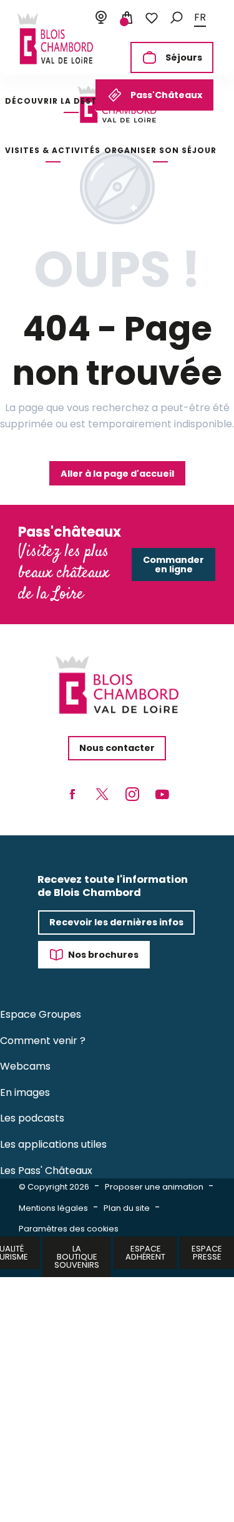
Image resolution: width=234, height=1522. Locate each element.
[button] (176, 18)
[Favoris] (151, 18)
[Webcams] (101, 18)
